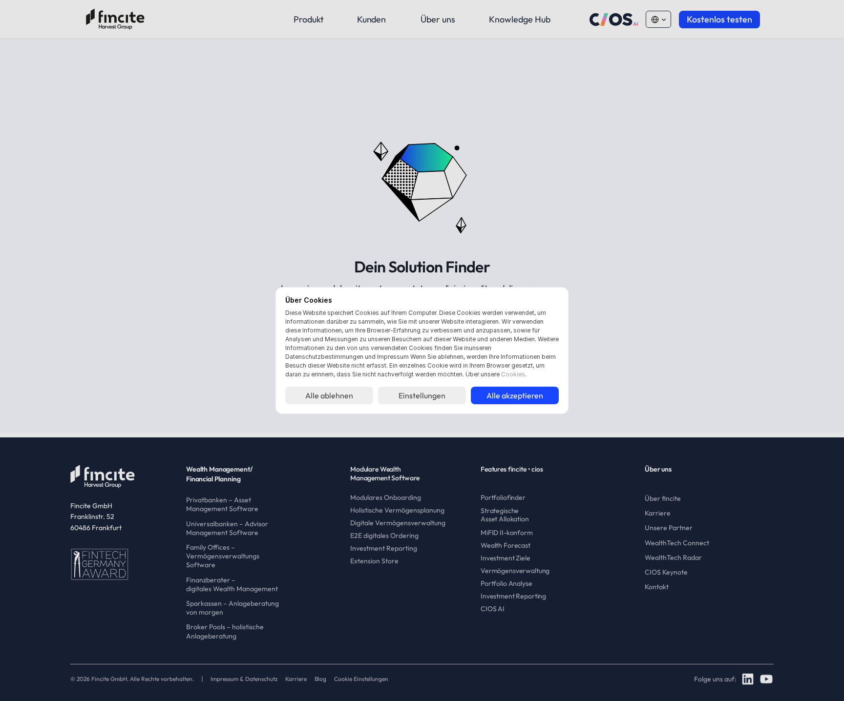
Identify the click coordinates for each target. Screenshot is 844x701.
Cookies (513, 374)
